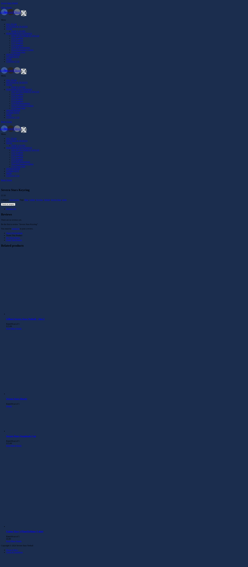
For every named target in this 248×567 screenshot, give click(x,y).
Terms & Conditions (14, 552)
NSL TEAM (11, 24)
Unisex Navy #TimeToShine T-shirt (24, 531)
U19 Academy (17, 40)
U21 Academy (17, 38)
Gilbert (32, 200)
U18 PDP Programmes (20, 47)
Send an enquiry (8, 204)
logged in (15, 229)
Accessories (14, 200)
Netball (47, 200)
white (64, 200)
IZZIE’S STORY (18, 31)
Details (19, 328)
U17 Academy (17, 43)
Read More (10, 328)
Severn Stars (56, 200)
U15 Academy (17, 45)
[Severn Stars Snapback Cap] (126, 419)
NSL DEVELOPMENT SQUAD (25, 36)
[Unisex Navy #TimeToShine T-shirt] (126, 487)
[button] (124, 20)
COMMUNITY (12, 57)
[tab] (126, 209)
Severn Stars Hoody (16, 398)
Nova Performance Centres (22, 50)
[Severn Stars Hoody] (126, 362)
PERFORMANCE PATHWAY (19, 33)
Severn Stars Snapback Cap (21, 436)
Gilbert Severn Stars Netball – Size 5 (25, 319)
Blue (26, 200)
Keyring (39, 200)
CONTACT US (12, 61)
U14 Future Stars (18, 52)
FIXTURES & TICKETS (17, 26)
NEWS (9, 29)
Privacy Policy (12, 550)
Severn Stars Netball (9, 3)
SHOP (9, 59)
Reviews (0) (11, 209)
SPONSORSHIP (13, 54)
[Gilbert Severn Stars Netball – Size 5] (126, 282)
